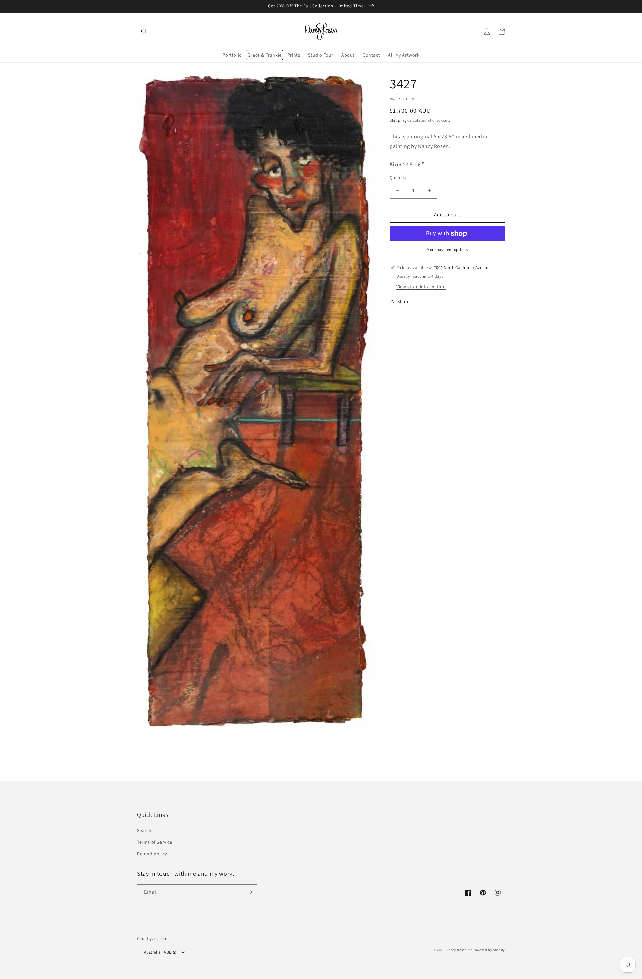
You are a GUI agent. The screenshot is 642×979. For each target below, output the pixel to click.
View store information (421, 287)
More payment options (447, 249)
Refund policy (152, 854)
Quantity (398, 177)
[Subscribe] (249, 892)
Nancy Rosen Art (459, 950)
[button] (144, 31)
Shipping (398, 120)
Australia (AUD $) (160, 952)
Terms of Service (154, 842)
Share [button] (403, 301)
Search (144, 830)
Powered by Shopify (489, 950)
